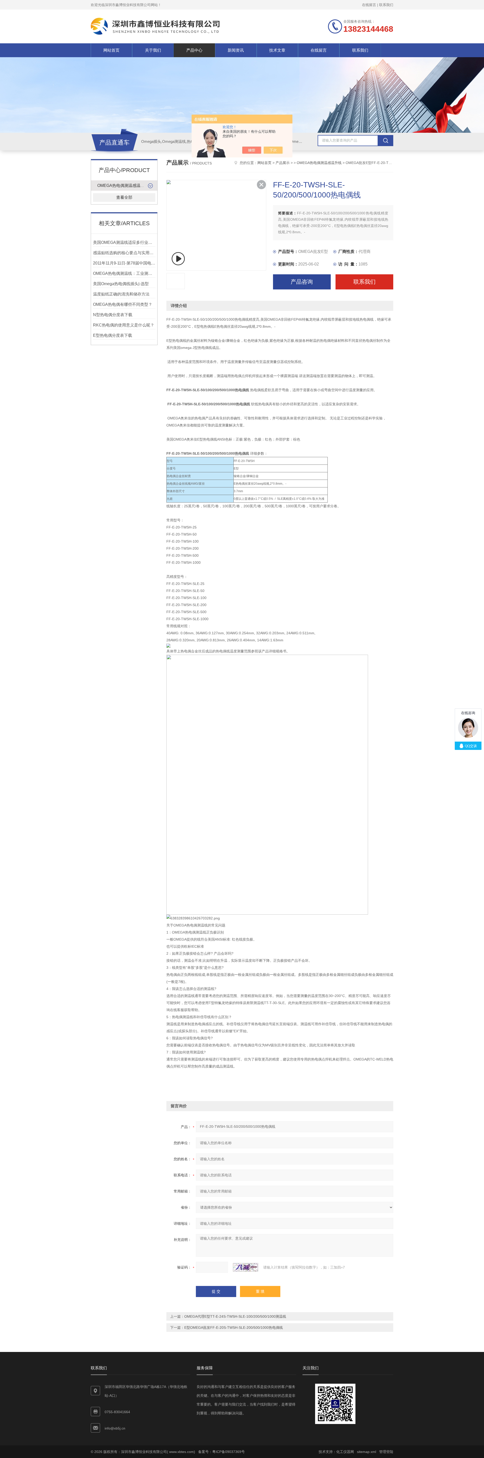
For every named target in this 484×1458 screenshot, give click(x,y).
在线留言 (369, 5)
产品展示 (283, 163)
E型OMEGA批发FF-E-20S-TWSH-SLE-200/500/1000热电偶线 (233, 1328)
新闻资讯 (236, 50)
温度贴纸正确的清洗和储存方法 (121, 294)
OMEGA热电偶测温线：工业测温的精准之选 (124, 273)
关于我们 (153, 50)
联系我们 (386, 5)
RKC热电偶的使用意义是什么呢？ (123, 325)
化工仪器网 (345, 1452)
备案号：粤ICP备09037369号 (221, 1452)
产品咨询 (302, 282)
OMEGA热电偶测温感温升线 (122, 185)
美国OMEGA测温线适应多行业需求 (124, 242)
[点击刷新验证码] (245, 1267)
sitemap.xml (366, 1452)
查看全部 (124, 197)
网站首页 (111, 50)
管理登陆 (386, 1452)
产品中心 (194, 50)
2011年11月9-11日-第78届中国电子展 (124, 263)
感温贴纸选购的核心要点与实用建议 (124, 253)
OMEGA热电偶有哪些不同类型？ (122, 304)
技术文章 (277, 50)
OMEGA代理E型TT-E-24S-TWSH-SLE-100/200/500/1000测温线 (235, 1316)
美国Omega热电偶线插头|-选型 (121, 284)
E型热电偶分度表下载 (112, 335)
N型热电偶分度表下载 (112, 315)
